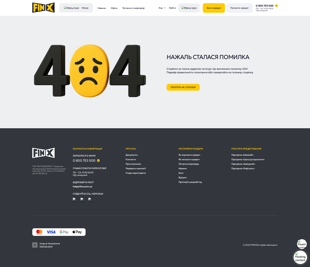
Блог (181, 172)
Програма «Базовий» (242, 154)
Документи (132, 154)
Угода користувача (136, 172)
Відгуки (183, 177)
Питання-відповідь (189, 163)
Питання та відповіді (133, 8)
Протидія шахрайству (190, 182)
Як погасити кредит (189, 159)
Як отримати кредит (189, 154)
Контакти (131, 159)
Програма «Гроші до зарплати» (247, 159)
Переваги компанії (136, 168)
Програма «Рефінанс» (243, 168)
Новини (102, 8)
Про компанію (133, 163)
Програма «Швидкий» (243, 163)
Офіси (114, 8)
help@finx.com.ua (82, 186)
